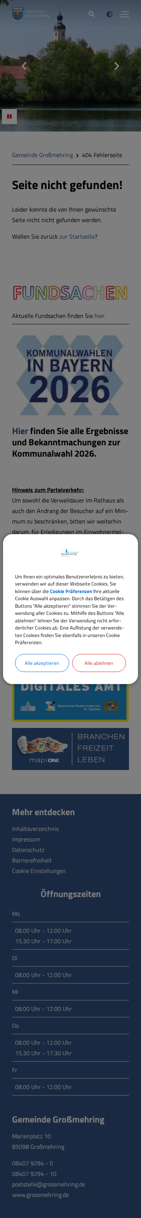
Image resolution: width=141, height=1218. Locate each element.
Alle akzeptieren (42, 663)
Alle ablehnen (99, 663)
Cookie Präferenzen (71, 591)
